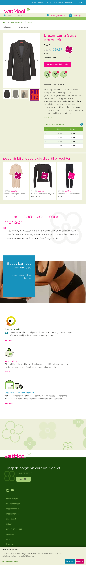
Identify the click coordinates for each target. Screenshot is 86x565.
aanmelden (23, 479)
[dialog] (43, 556)
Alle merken (24, 27)
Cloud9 (47, 45)
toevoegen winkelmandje (57, 64)
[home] (17, 11)
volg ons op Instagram (8, 490)
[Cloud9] (34, 95)
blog (49, 3)
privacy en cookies (14, 528)
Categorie (7, 27)
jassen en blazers (16, 22)
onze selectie (11, 518)
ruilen (8, 539)
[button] (6, 60)
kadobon (10, 544)
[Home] (4, 22)
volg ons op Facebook (14, 490)
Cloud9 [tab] (61, 85)
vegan (55, 74)
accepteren (79, 561)
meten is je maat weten (54, 124)
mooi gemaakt (12, 508)
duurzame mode (13, 503)
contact (79, 3)
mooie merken (12, 513)
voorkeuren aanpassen (9, 561)
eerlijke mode (47, 74)
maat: (46, 53)
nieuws (9, 523)
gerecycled (63, 74)
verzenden (10, 534)
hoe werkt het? (81, 124)
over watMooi (37, 3)
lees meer (48, 117)
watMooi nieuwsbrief (63, 3)
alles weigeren (69, 561)
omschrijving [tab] (50, 85)
